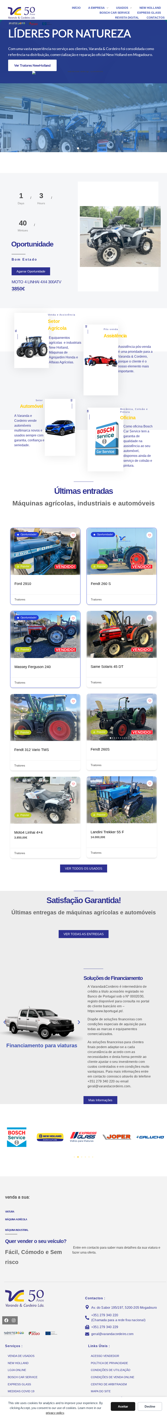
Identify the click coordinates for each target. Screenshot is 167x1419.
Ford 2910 (22, 584)
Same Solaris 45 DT (107, 667)
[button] (78, 148)
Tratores (19, 599)
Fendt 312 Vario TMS (31, 750)
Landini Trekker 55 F (107, 832)
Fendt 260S (100, 749)
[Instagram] (14, 1320)
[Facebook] (6, 1320)
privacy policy (55, 1413)
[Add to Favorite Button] (73, 535)
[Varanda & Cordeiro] (27, 12)
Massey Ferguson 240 (32, 667)
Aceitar (123, 1406)
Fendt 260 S (101, 584)
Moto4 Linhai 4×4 (28, 832)
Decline (150, 1406)
